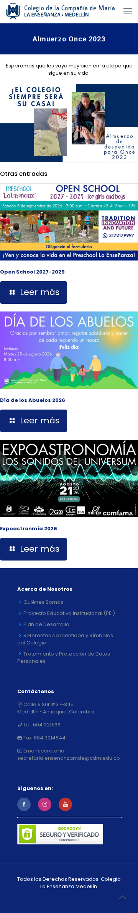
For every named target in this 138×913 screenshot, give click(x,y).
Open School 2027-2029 (32, 271)
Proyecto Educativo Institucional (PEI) (69, 613)
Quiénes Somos (43, 602)
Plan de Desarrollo (46, 624)
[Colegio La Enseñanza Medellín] (65, 11)
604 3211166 (46, 724)
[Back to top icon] (122, 897)
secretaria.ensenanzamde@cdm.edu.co (68, 758)
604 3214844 (49, 737)
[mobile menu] (127, 11)
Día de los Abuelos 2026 (32, 400)
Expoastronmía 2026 (28, 528)
